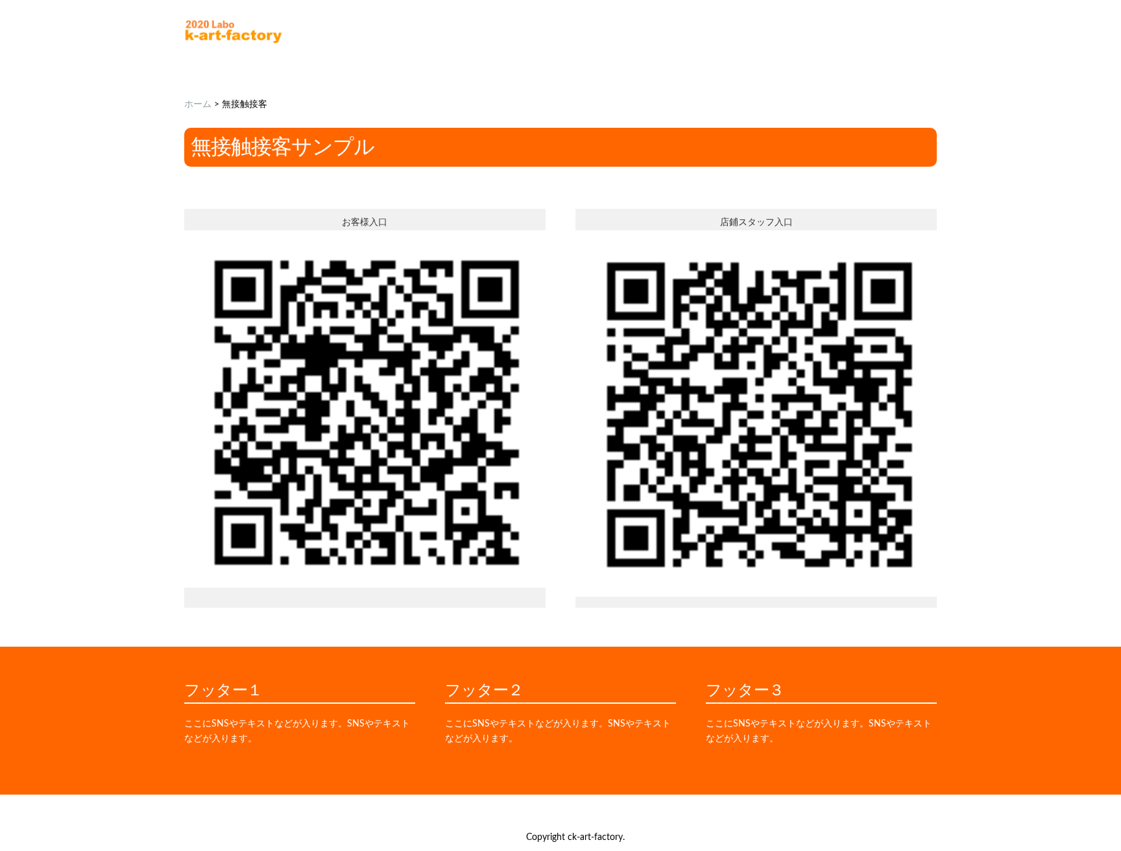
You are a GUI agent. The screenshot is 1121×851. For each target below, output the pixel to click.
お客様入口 (364, 222)
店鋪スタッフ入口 (756, 222)
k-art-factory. (598, 837)
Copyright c (549, 837)
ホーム (197, 104)
